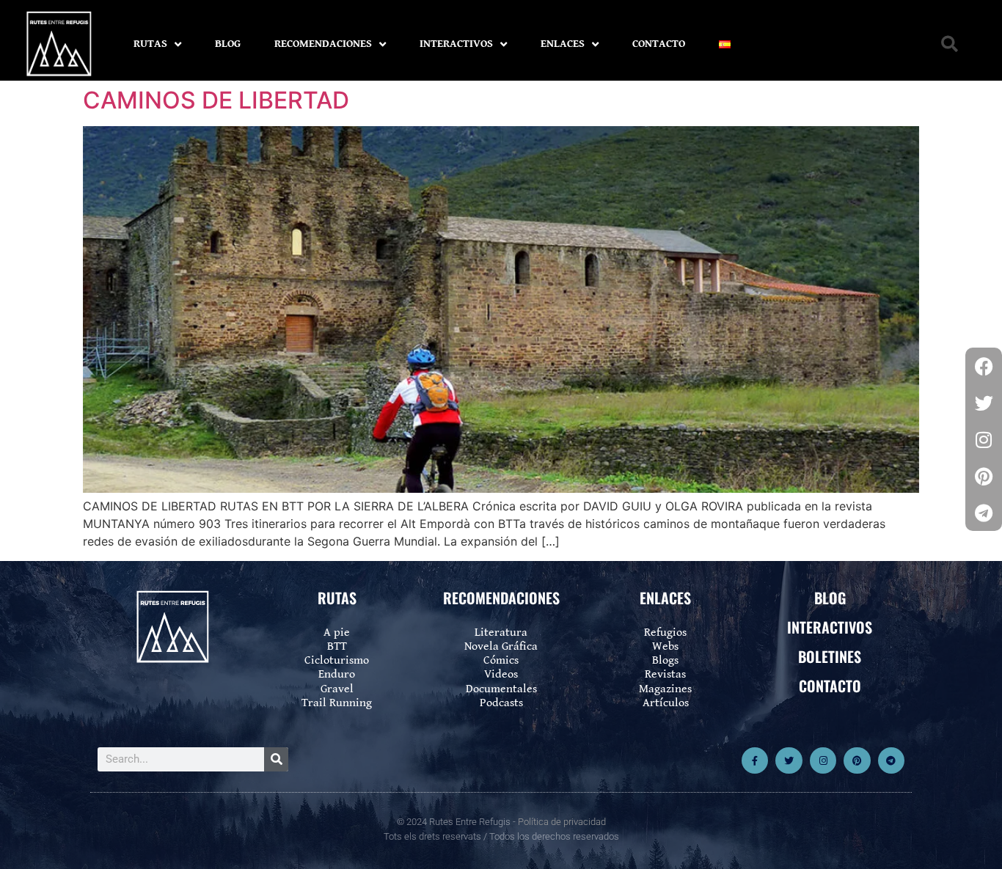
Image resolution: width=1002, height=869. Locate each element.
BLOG (228, 43)
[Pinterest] (857, 760)
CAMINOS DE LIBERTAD (216, 100)
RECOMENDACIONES (323, 43)
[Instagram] (823, 760)
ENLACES (563, 43)
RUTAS (150, 43)
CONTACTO (658, 43)
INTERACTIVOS (456, 43)
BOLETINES (829, 656)
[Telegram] (891, 760)
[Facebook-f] (755, 760)
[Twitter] (788, 760)
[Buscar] (276, 759)
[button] (949, 44)
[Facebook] (983, 366)
